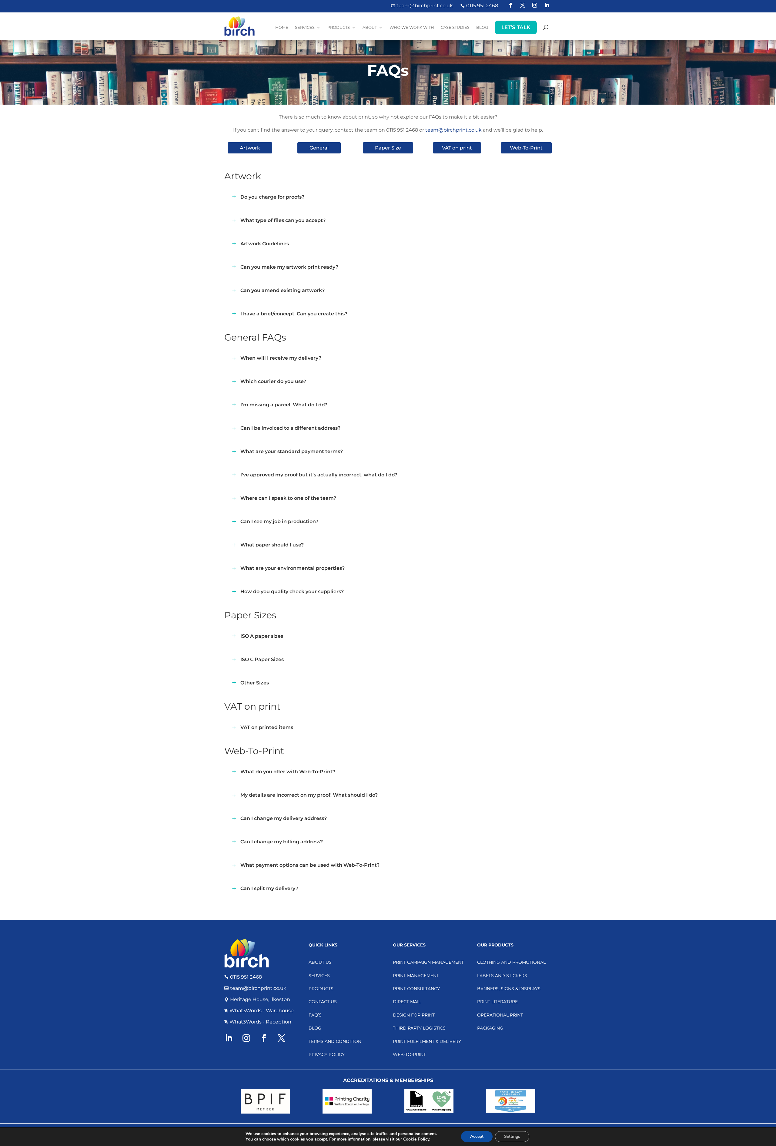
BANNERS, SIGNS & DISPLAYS (508, 988)
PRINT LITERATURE (497, 1001)
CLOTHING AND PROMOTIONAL (511, 962)
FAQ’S (315, 1015)
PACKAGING (490, 1028)
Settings (512, 1136)
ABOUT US (320, 962)
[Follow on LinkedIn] (547, 5)
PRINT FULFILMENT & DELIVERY (427, 1041)
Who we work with (412, 27)
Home (281, 27)
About (370, 27)
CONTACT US (323, 1001)
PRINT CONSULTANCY (416, 988)
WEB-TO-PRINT (409, 1054)
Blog (482, 27)
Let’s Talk (515, 27)
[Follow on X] (522, 5)
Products (338, 27)
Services (305, 27)
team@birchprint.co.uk (453, 130)
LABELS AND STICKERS (502, 975)
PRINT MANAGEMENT (416, 975)
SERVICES (319, 975)
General (319, 148)
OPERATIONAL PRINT (500, 1015)
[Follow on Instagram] (535, 5)
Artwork (250, 148)
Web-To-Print (526, 148)
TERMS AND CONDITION (335, 1041)
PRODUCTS (321, 988)
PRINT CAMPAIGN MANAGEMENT (428, 962)
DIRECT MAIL (407, 1001)
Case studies (455, 27)
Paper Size (388, 148)
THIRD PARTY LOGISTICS (419, 1028)
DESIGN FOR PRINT (414, 1015)
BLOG (315, 1028)
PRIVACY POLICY (327, 1054)
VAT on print (457, 148)
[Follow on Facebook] (510, 5)
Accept (476, 1136)
